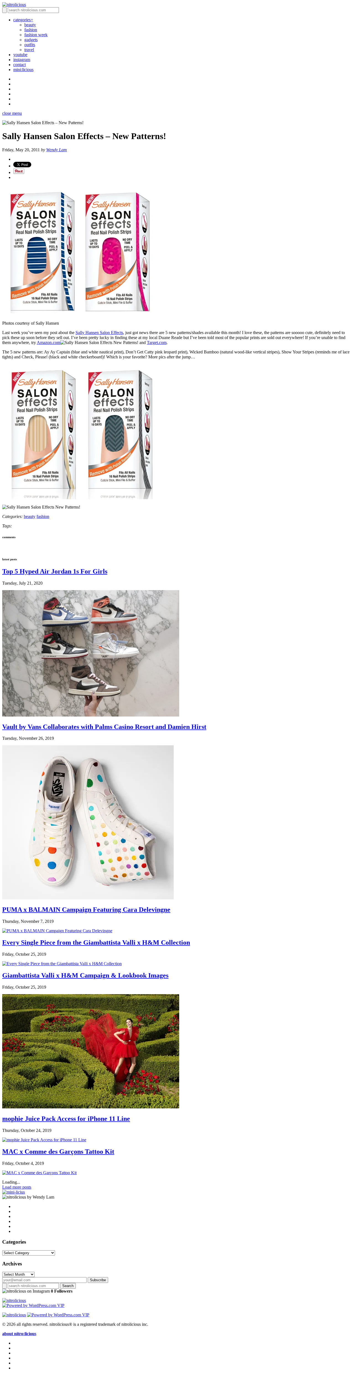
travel (29, 49)
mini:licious (23, 69)
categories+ (23, 19)
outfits (29, 44)
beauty (30, 24)
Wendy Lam (56, 149)
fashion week (36, 34)
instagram (21, 59)
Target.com (156, 342)
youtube (20, 54)
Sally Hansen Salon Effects (99, 332)
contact (19, 64)
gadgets (31, 39)
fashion (30, 29)
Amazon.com (48, 342)
